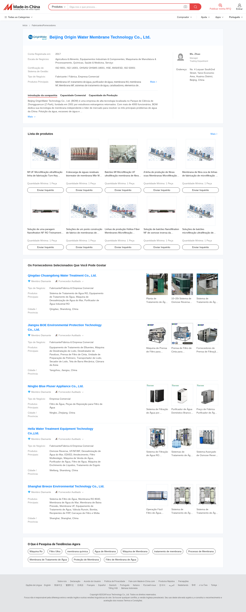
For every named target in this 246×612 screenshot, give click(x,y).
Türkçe (214, 585)
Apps (218, 17)
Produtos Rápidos (166, 581)
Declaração (75, 581)
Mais (152, 81)
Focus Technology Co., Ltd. (117, 594)
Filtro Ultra (54, 551)
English (47, 585)
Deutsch (112, 585)
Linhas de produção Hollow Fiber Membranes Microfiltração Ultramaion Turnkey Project (122, 232)
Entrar (239, 9)
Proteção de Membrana (86, 559)
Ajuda (204, 17)
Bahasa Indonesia (129, 588)
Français (91, 585)
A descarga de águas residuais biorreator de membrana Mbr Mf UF (83, 175)
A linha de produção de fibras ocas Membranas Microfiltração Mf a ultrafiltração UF (160, 175)
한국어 (162, 585)
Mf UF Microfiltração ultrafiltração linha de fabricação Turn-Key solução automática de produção (44, 175)
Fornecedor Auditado (71, 281)
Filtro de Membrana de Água (121, 559)
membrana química (77, 551)
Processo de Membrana (201, 551)
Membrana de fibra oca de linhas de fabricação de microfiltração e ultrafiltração (199, 175)
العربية (171, 585)
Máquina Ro (36, 551)
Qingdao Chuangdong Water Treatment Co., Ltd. (62, 275)
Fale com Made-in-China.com (142, 581)
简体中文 (58, 585)
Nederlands (183, 585)
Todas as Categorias (19, 17)
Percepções (183, 581)
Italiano (136, 585)
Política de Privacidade (114, 581)
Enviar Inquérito (45, 190)
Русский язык (149, 585)
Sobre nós (62, 581)
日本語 (80, 585)
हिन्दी (193, 585)
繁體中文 (70, 585)
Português (124, 585)
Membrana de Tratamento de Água (48, 559)
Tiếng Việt (113, 588)
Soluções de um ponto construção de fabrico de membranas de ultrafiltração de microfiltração (84, 232)
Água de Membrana (105, 551)
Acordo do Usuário (92, 581)
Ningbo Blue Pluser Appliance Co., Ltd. (56, 386)
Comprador (183, 17)
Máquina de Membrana (135, 551)
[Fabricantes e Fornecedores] (21, 6)
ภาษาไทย (203, 585)
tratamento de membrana (167, 551)
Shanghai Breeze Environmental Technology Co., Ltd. (66, 486)
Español (102, 585)
